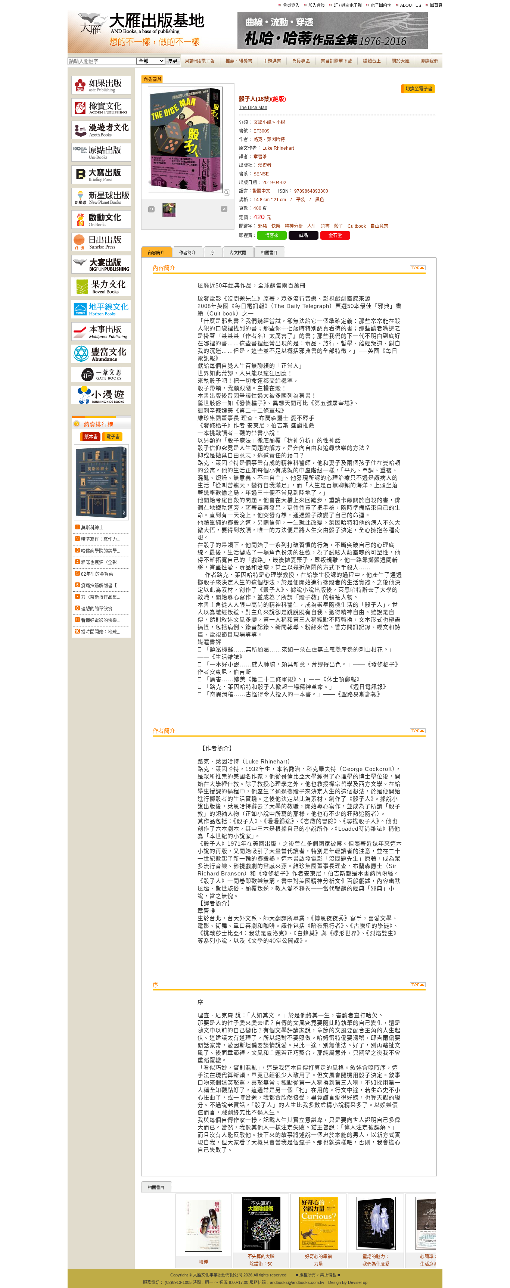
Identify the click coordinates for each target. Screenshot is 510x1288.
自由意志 (379, 226)
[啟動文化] (101, 227)
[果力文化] (101, 294)
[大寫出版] (101, 182)
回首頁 (436, 5)
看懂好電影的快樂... (100, 620)
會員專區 (301, 61)
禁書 (325, 226)
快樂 (275, 226)
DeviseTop (357, 1282)
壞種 (174, 1262)
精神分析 (294, 226)
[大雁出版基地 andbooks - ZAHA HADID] (332, 47)
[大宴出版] (101, 272)
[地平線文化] (101, 317)
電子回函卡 (381, 5)
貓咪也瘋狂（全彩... (100, 562)
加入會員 (316, 5)
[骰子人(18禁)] (226, 194)
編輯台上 (372, 61)
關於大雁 (401, 61)
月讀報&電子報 (200, 61)
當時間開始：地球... (100, 632)
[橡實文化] (101, 115)
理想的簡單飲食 (96, 609)
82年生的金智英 (97, 574)
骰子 (338, 226)
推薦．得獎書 (239, 61)
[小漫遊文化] (101, 402)
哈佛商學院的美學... (100, 551)
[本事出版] (101, 339)
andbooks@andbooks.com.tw (297, 1282)
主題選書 (272, 61)
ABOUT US (410, 5)
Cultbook (357, 226)
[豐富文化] (101, 361)
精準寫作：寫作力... (100, 539)
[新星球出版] (101, 205)
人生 (311, 226)
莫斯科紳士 (92, 528)
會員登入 (291, 5)
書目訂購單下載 (336, 61)
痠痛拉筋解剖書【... (100, 585)
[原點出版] (101, 160)
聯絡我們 (429, 61)
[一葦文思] (101, 380)
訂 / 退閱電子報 (348, 5)
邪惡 (262, 226)
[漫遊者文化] (101, 137)
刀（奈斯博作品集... (100, 597)
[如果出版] (101, 93)
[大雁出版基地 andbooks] (152, 47)
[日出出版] (101, 249)
